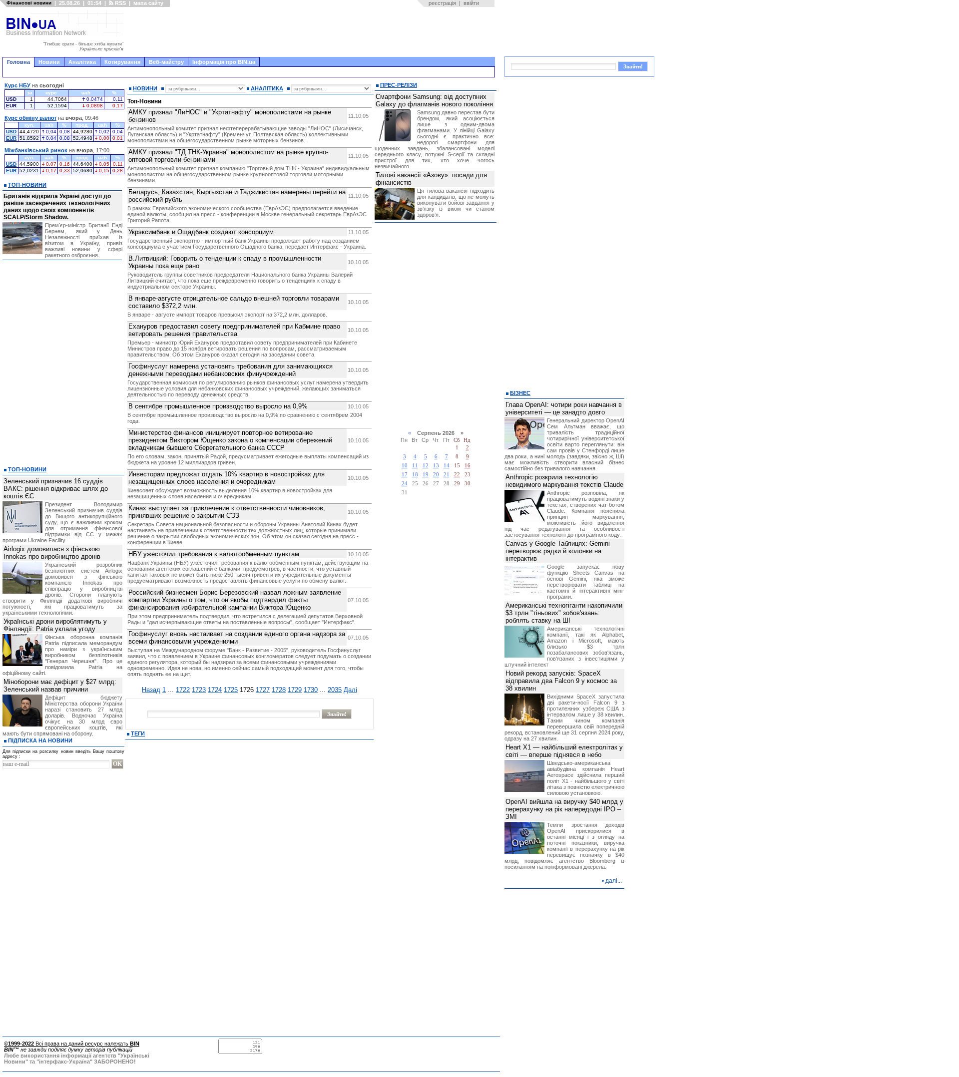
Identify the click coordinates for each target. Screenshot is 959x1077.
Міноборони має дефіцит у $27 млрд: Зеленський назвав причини (59, 685)
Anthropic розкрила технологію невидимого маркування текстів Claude (564, 480)
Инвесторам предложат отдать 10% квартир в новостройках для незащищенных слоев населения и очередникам (226, 477)
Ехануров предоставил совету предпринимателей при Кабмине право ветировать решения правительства (234, 330)
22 (457, 474)
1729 (295, 690)
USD (11, 131)
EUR (11, 138)
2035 (335, 690)
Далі (350, 690)
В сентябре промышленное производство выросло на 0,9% (218, 406)
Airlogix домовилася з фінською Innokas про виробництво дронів (51, 552)
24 (405, 483)
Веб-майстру (166, 62)
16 (468, 465)
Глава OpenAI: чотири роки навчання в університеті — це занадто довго (563, 408)
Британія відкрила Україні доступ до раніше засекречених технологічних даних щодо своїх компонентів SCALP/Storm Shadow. (57, 207)
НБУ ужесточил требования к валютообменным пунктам (213, 554)
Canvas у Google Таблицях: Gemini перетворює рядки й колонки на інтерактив (557, 551)
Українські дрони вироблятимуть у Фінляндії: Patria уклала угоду (55, 625)
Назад (151, 690)
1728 (279, 690)
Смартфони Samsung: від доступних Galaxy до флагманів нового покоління (434, 100)
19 (426, 474)
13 (436, 465)
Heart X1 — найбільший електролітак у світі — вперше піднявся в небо (564, 750)
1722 (183, 690)
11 (415, 465)
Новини (49, 62)
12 (426, 465)
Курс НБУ (17, 85)
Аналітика (82, 62)
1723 (199, 690)
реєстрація (442, 3)
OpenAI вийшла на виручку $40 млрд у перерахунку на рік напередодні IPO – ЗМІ (564, 809)
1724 (215, 690)
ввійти (471, 3)
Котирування (122, 62)
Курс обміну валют (30, 118)
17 (405, 474)
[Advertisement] (312, 31)
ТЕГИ (138, 733)
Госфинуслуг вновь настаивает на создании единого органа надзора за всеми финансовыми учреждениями (236, 637)
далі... (613, 880)
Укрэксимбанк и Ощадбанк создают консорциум (201, 232)
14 (447, 465)
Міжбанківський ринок (35, 150)
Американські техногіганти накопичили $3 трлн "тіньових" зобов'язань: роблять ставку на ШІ (563, 613)
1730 (311, 690)
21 (447, 474)
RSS (119, 3)
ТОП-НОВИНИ (27, 185)
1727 (263, 690)
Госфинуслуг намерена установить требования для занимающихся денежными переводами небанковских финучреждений (230, 369)
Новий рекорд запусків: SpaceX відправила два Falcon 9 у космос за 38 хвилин (561, 681)
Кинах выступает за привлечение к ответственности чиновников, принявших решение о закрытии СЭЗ (226, 511)
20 (436, 474)
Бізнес (520, 393)
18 (415, 474)
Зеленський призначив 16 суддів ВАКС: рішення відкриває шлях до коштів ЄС (55, 488)
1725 (231, 690)
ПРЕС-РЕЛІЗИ (398, 85)
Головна (18, 62)
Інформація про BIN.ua (223, 62)
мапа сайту (148, 3)
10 (405, 465)
